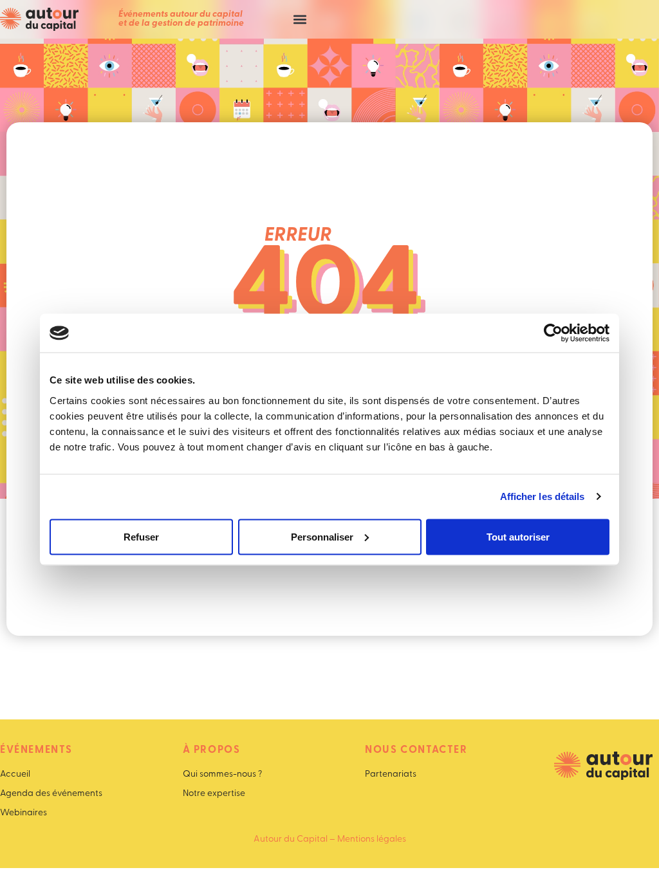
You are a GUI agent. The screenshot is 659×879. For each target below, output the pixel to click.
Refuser (141, 536)
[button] (299, 19)
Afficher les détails (542, 496)
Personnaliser (322, 536)
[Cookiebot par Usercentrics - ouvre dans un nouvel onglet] (553, 333)
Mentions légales (371, 839)
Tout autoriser (518, 536)
